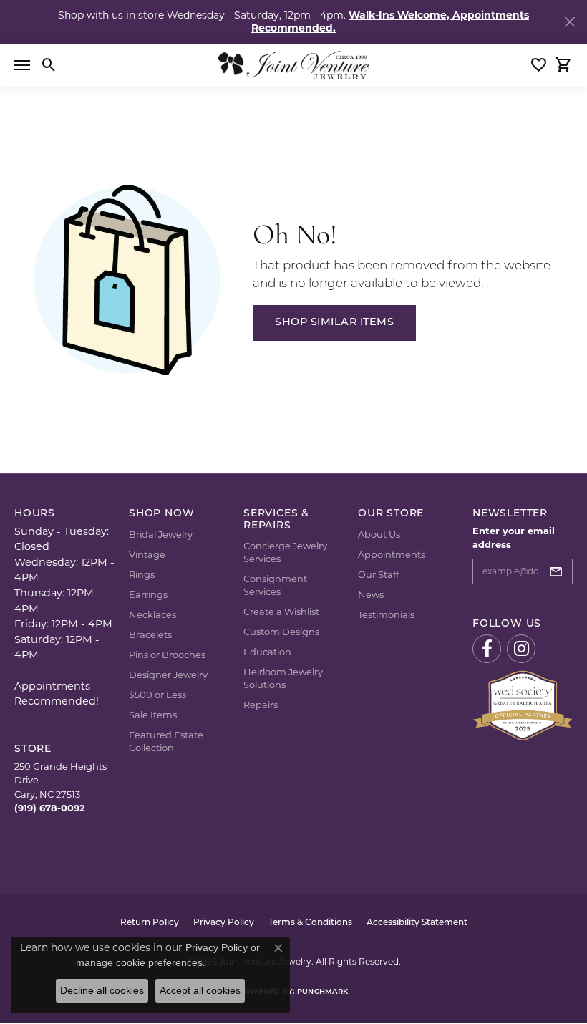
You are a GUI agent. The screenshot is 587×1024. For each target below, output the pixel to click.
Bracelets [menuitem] (150, 634)
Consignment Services (275, 585)
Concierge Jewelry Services (285, 552)
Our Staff (378, 574)
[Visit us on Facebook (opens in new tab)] (486, 648)
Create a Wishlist (281, 611)
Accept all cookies (200, 990)
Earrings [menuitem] (148, 594)
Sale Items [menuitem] (153, 714)
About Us (379, 534)
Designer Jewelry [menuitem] (168, 674)
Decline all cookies (102, 990)
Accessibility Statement (417, 923)
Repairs (260, 704)
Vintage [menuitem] (147, 554)
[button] (49, 65)
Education (267, 651)
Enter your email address (513, 537)
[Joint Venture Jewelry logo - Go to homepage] (293, 65)
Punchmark (322, 992)
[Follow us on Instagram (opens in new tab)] (521, 648)
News (371, 594)
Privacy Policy (223, 923)
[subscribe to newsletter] (560, 571)
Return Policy (149, 923)
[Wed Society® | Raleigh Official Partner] (522, 704)
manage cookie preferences (139, 962)
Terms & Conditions (310, 923)
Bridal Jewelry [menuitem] (161, 534)
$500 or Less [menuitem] (157, 694)
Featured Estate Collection (166, 741)
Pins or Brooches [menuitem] (167, 654)
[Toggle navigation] (22, 65)
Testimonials (386, 614)
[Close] (569, 22)
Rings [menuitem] (142, 574)
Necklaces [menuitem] (152, 614)
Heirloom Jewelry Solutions (283, 678)
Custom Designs (281, 631)
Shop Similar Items (334, 322)
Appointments (391, 554)
